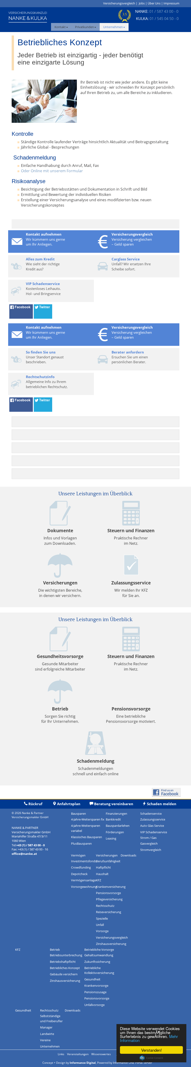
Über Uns (154, 3)
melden (161, 803)
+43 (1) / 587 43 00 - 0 (30, 845)
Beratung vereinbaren (113, 803)
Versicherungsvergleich (119, 3)
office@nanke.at (24, 854)
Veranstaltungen (78, 1054)
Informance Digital (83, 1063)
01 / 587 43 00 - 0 (163, 11)
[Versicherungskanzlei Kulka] (28, 16)
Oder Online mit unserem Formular (52, 170)
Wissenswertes (101, 1054)
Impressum (171, 3)
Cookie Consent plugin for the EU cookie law (151, 1058)
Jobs (142, 3)
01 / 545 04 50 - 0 (164, 18)
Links (61, 1054)
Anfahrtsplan (68, 803)
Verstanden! (151, 1050)
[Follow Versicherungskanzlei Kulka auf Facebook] (166, 792)
